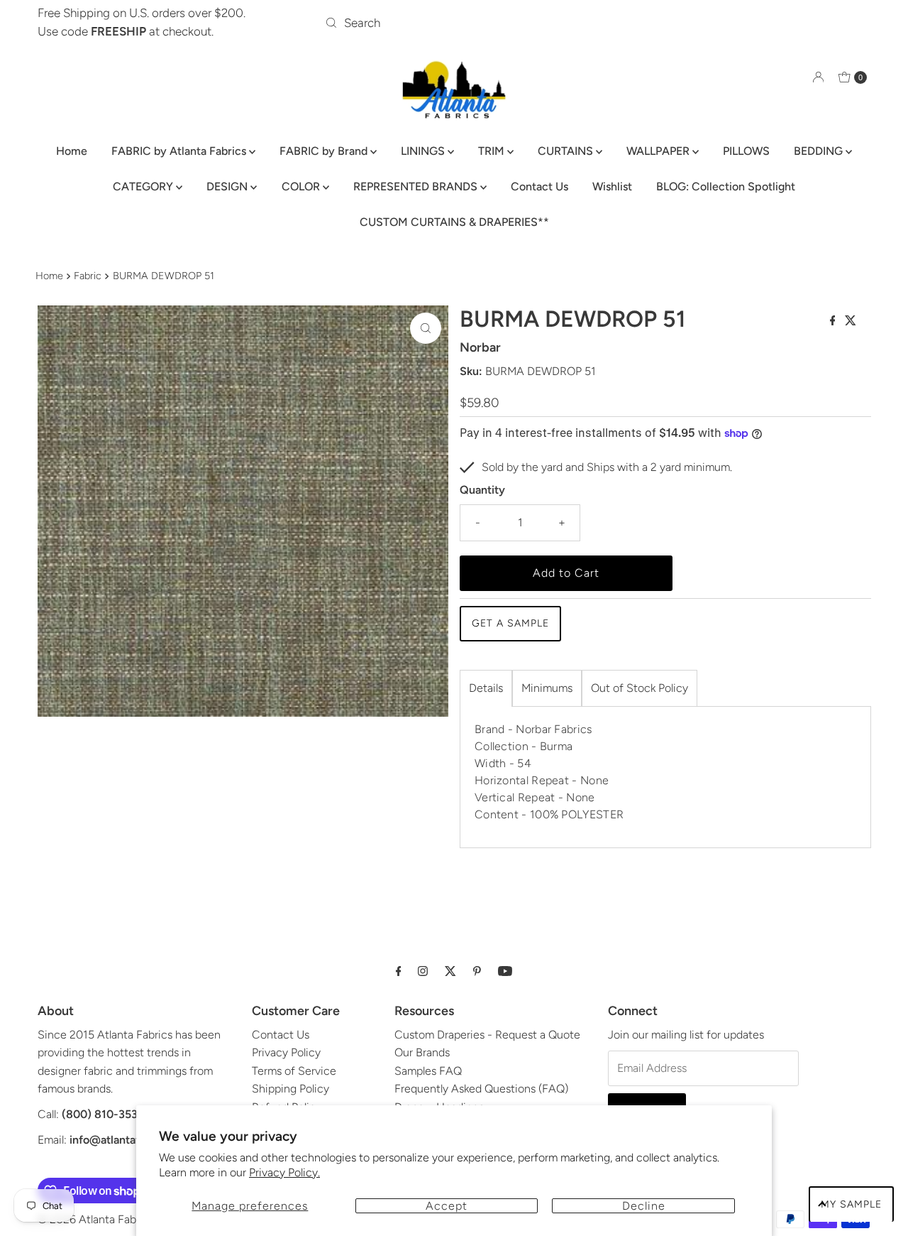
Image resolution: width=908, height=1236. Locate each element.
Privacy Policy (286, 1052)
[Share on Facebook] (834, 321)
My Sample (851, 1204)
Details (486, 688)
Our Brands (422, 1052)
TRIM (492, 151)
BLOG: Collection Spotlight (725, 186)
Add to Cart (566, 573)
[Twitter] (450, 971)
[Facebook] (399, 971)
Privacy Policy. (284, 1172)
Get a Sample (510, 623)
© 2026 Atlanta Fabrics (96, 1219)
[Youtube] (505, 971)
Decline (643, 1206)
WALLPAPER (659, 151)
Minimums (546, 688)
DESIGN (228, 186)
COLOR (302, 186)
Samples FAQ (428, 1071)
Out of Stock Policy (639, 688)
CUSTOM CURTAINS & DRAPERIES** (454, 222)
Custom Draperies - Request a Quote (487, 1034)
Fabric (87, 275)
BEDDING (820, 151)
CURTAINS (567, 151)
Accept (446, 1206)
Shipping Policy (290, 1088)
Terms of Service (294, 1071)
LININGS (424, 151)
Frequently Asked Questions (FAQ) (481, 1088)
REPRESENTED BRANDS (416, 186)
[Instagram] (423, 971)
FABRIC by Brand (324, 151)
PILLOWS (746, 151)
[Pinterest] (477, 971)
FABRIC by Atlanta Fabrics (180, 151)
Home (71, 151)
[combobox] (454, 23)
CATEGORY (144, 186)
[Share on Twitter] (850, 321)
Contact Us (539, 186)
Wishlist (612, 186)
